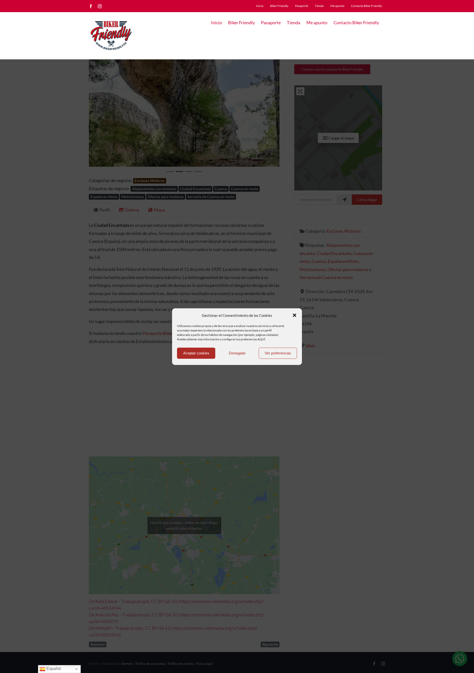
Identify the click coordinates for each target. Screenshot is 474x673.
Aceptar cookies (196, 353)
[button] (294, 315)
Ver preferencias (278, 353)
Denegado (237, 353)
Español (53, 669)
